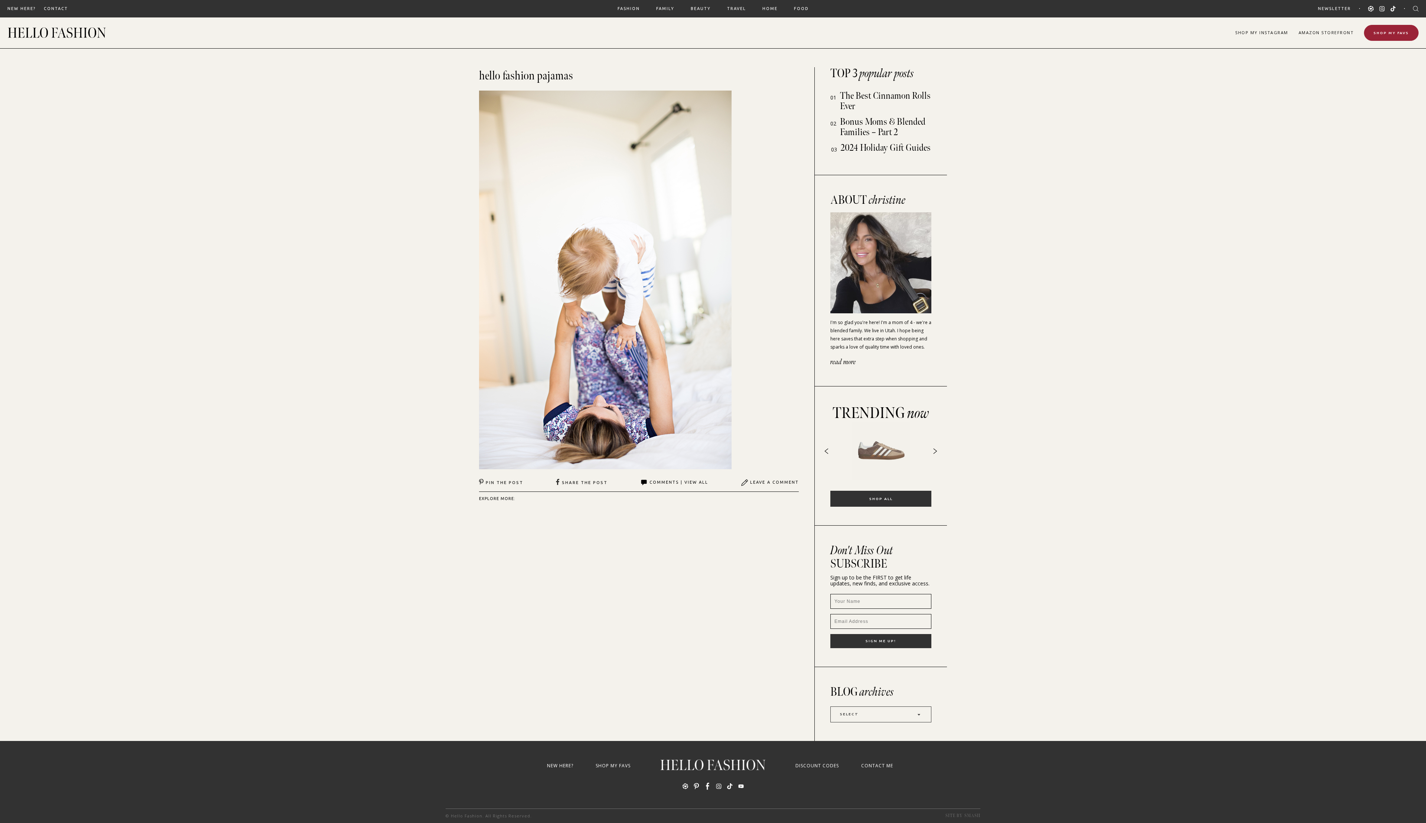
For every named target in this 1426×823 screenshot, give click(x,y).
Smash (972, 816)
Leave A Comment (774, 482)
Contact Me (877, 765)
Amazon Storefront (1326, 32)
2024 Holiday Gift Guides (886, 148)
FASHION (629, 8)
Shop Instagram (1261, 32)
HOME (770, 8)
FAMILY (665, 8)
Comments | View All (678, 482)
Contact (56, 8)
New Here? (21, 8)
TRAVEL (736, 8)
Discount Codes (817, 765)
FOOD (801, 8)
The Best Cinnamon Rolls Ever (885, 101)
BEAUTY (701, 8)
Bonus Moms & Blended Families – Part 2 (882, 127)
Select (849, 714)
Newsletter (1334, 8)
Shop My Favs (1391, 33)
